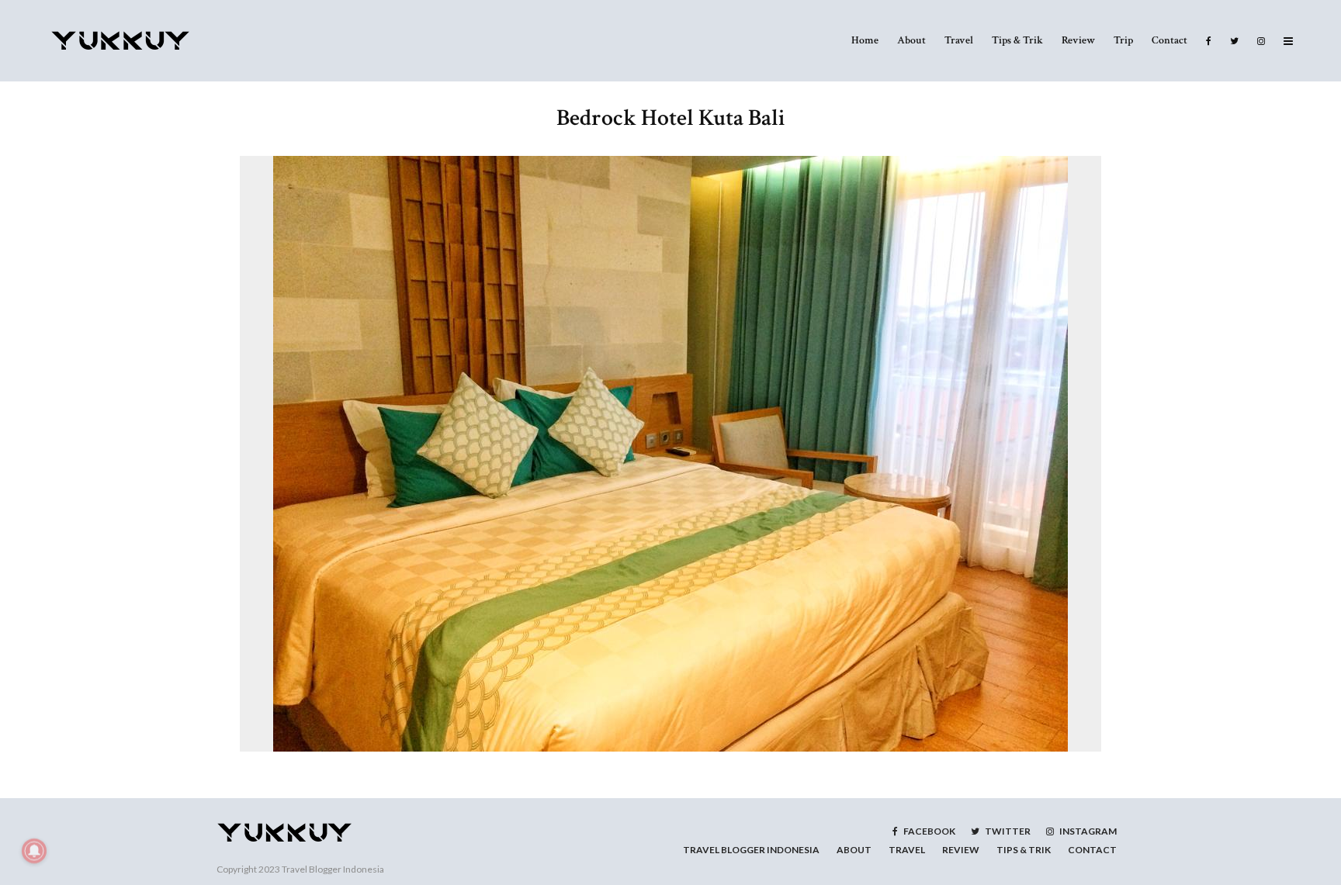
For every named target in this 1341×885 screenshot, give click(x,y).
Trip (1123, 40)
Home (864, 40)
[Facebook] (1209, 40)
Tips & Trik (1017, 40)
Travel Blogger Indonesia (333, 869)
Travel (958, 40)
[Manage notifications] (34, 850)
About (911, 40)
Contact (1169, 40)
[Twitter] (1234, 40)
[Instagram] (1261, 40)
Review (1078, 40)
